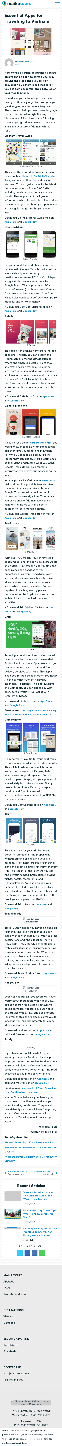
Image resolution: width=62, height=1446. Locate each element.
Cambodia (9, 1323)
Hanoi (25, 176)
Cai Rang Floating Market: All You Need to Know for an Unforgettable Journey (40, 1232)
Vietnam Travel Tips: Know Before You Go (29, 1142)
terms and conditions (16, 1443)
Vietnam (8, 1316)
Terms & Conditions (14, 1294)
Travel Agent (10, 1345)
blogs (17, 64)
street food (48, 480)
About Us (8, 1281)
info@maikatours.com (16, 1373)
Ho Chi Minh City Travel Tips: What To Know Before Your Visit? (40, 1213)
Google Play (30, 222)
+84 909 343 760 (13, 1379)
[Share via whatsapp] (42, 1253)
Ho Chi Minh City (39, 176)
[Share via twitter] (20, 1253)
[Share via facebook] (27, 1253)
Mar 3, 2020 (29, 61)
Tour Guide (9, 1351)
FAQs (6, 1288)
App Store (11, 222)
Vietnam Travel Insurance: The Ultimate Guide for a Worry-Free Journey (38, 1195)
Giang (19, 61)
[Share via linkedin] (34, 1253)
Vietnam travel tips (40, 443)
